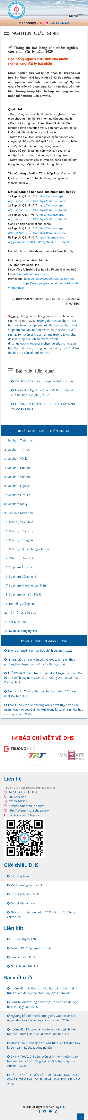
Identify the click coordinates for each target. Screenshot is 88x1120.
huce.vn (71, 343)
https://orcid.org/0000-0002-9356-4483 (49, 278)
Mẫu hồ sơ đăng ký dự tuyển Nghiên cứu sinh (44, 381)
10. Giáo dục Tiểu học (18, 522)
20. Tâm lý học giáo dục (20, 612)
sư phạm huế (17, 330)
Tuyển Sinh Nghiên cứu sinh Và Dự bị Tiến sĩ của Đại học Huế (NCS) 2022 (42, 392)
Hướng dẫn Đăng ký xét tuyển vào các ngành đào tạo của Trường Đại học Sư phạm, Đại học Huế (41, 1031)
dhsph (54, 339)
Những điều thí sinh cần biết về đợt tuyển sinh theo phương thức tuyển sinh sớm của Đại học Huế (39, 662)
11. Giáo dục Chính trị (18, 531)
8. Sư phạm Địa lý (15, 504)
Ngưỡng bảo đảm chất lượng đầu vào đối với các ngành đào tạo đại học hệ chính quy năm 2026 (41, 1018)
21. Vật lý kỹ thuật (16, 622)
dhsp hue (14, 339)
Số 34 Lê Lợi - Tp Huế (23, 792)
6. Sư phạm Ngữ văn (17, 486)
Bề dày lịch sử (19, 876)
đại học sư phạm (38, 330)
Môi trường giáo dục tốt (26, 885)
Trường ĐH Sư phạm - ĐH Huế (30, 948)
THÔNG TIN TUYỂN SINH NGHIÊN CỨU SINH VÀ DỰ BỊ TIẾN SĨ (43, 406)
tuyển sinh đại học (34, 334)
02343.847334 (60, 23)
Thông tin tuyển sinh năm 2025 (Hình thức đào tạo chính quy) (42, 914)
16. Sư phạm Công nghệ (20, 576)
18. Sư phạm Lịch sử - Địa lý (22, 594)
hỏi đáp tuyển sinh (20, 348)
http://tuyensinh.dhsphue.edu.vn (29, 810)
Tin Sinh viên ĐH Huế (24, 966)
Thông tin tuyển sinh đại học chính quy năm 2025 (39, 650)
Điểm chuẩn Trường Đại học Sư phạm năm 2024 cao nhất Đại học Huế (40, 693)
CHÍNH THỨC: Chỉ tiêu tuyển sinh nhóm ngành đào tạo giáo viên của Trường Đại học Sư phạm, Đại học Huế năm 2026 (42, 1061)
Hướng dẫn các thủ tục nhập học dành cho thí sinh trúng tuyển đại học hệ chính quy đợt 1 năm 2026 (42, 990)
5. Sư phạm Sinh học (17, 477)
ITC (62, 1107)
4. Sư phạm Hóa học (17, 468)
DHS (39, 23)
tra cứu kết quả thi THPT (35, 353)
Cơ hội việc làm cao (23, 903)
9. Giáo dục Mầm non (18, 513)
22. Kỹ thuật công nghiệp (20, 631)
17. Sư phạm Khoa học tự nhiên (25, 585)
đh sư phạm (40, 339)
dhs (73, 334)
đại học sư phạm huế (63, 325)
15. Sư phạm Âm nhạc (18, 567)
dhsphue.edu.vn (18, 343)
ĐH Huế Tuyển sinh (23, 939)
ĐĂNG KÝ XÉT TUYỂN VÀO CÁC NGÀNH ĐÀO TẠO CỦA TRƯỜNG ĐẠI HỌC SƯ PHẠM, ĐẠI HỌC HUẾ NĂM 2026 (43, 1079)
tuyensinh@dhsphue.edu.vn (26, 806)
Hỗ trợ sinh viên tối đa (24, 894)
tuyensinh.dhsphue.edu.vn (47, 343)
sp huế (26, 339)
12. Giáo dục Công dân (19, 540)
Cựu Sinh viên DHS (22, 957)
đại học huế (58, 330)
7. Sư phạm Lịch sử (17, 495)
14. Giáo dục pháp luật (19, 558)
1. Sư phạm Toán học (18, 440)
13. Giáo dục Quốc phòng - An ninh (27, 549)
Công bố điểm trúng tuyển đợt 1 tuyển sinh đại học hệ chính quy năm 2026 (42, 1004)
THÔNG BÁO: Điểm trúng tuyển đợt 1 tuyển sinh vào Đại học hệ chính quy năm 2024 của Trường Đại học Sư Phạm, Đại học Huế (43, 677)
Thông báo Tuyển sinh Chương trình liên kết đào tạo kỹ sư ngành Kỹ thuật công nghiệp (43, 1045)
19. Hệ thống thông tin (19, 603)
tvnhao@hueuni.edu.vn (32, 274)
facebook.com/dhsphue (24, 815)
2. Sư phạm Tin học (17, 449)
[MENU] (82, 13)
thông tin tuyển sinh (47, 348)
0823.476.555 (17, 797)
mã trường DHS (58, 334)
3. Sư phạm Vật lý (15, 458)
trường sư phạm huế (33, 325)
